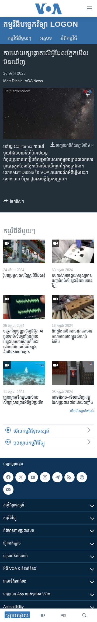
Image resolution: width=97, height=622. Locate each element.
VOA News (34, 81)
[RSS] (69, 477)
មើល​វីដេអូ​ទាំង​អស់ (82, 411)
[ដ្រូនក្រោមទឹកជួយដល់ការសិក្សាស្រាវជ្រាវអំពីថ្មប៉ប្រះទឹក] (24, 373)
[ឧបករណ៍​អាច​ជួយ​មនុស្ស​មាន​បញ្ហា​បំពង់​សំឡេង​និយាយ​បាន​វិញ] (73, 251)
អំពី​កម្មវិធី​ (69, 38)
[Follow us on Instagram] (45, 477)
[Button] (14, 202)
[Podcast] (82, 477)
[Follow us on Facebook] (8, 477)
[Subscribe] (8, 489)
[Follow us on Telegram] (57, 477)
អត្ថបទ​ (46, 38)
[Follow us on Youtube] (33, 477)
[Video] (43, 615)
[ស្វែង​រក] (84, 615)
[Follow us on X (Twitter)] (20, 477)
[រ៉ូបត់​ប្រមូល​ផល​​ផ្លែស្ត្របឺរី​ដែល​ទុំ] (24, 251)
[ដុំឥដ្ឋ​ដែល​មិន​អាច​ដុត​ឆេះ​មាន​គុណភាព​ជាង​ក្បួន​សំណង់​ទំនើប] (73, 307)
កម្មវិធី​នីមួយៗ (20, 38)
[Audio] (64, 615)
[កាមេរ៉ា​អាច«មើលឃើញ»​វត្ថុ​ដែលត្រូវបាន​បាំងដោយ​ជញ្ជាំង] (73, 373)
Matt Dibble (13, 81)
